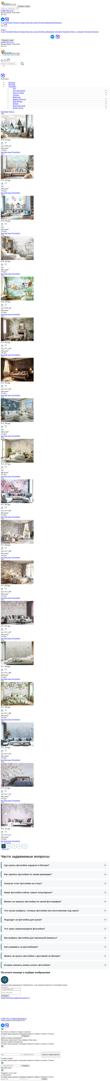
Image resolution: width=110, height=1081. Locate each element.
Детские (16, 95)
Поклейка (66, 32)
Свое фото (58, 32)
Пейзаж (15, 104)
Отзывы (22, 23)
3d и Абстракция (19, 91)
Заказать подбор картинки (50, 1054)
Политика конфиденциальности (18, 998)
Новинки (11, 82)
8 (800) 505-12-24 (7, 11)
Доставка (87, 32)
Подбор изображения (46, 23)
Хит (14, 88)
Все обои (11, 84)
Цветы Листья (18, 108)
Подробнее (16, 152)
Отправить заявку (24, 6)
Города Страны (18, 93)
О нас (3, 23)
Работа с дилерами (77, 32)
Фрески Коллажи (19, 106)
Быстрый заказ (6, 152)
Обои (3, 1008)
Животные (17, 97)
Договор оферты (61, 1014)
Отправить (5, 996)
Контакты (58, 23)
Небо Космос (17, 101)
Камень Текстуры (19, 99)
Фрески (16, 23)
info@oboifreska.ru (20, 1018)
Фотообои (9, 23)
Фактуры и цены (32, 23)
